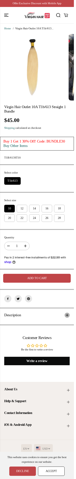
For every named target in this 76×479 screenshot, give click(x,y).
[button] (6, 15)
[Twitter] (18, 298)
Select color (11, 172)
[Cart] (66, 15)
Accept (51, 471)
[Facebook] (7, 298)
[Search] (58, 15)
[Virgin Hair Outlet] (37, 15)
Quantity (9, 237)
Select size (10, 200)
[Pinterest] (28, 298)
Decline (22, 471)
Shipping (9, 127)
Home (7, 28)
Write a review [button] (37, 361)
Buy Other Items (15, 146)
